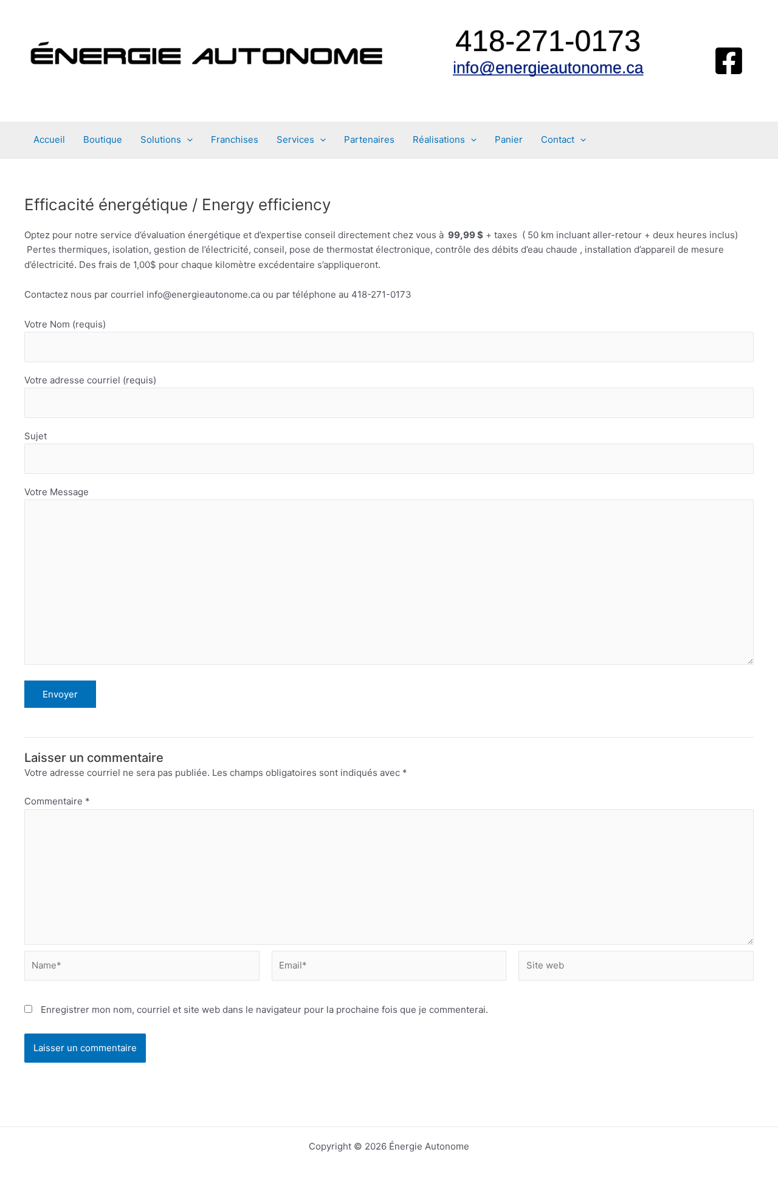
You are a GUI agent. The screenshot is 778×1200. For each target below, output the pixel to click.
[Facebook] (729, 61)
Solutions (160, 139)
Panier (509, 139)
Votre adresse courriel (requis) (90, 380)
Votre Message (56, 492)
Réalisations (439, 139)
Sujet (35, 436)
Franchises (234, 139)
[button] (187, 140)
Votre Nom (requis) (65, 324)
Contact (557, 139)
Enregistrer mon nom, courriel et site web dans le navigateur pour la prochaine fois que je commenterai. (264, 1009)
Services (295, 139)
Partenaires (369, 139)
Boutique (102, 139)
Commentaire (57, 801)
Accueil (49, 139)
